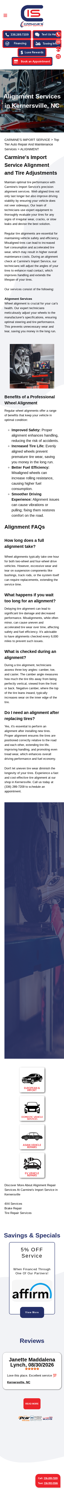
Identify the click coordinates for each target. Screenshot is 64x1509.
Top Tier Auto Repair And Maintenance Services (31, 144)
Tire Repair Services (18, 1213)
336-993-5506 (51, 1483)
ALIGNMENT (29, 149)
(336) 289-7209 (14, 786)
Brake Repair (13, 1208)
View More (32, 1312)
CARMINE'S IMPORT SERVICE (27, 140)
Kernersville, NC (18, 1382)
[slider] (32, 1368)
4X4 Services (13, 1203)
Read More (32, 1404)
